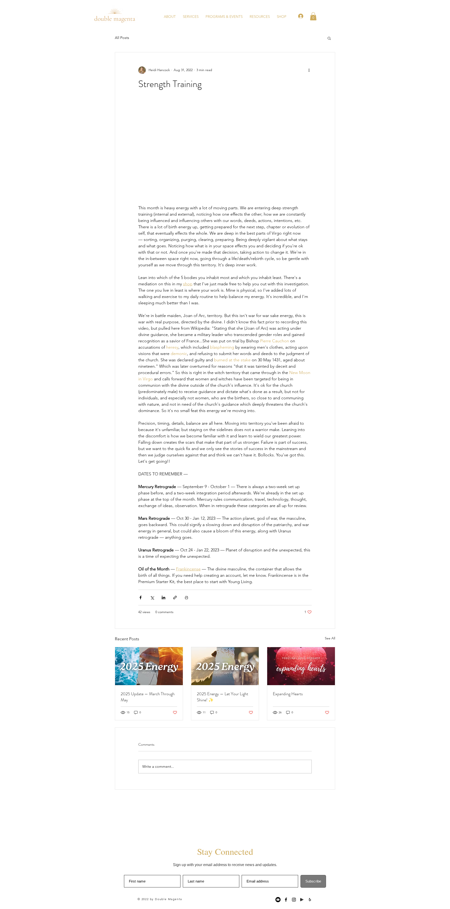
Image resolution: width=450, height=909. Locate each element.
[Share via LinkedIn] (163, 597)
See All (330, 638)
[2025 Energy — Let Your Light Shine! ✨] (225, 666)
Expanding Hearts (288, 694)
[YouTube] (278, 899)
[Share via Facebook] (140, 597)
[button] (259, 16)
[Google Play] (301, 899)
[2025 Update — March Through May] (149, 666)
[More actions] (309, 70)
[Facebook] (286, 899)
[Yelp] (309, 899)
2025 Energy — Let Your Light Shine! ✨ (222, 697)
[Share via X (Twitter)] (152, 597)
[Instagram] (293, 899)
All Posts (122, 37)
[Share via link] (175, 597)
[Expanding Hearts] (301, 666)
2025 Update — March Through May (148, 697)
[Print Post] (186, 597)
